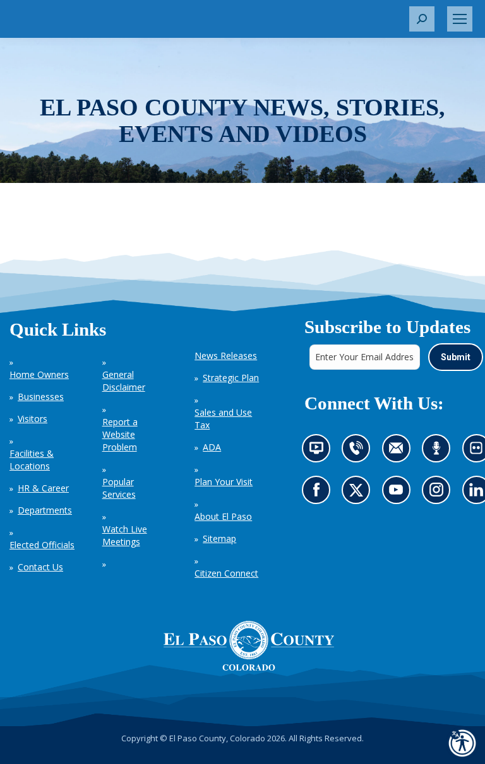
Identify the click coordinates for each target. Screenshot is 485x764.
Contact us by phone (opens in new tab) (359, 451)
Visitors (32, 419)
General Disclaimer (123, 380)
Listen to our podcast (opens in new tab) (439, 451)
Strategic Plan (231, 378)
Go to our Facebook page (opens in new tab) (318, 493)
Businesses (41, 397)
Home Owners (39, 374)
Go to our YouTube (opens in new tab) (398, 493)
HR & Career (43, 488)
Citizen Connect (226, 573)
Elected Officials (42, 545)
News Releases (226, 355)
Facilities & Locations (31, 459)
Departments (45, 510)
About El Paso (223, 516)
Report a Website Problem (120, 434)
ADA (212, 447)
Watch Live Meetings (124, 535)
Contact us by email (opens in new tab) (399, 451)
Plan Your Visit (224, 482)
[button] (422, 19)
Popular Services (119, 488)
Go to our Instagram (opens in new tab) (440, 493)
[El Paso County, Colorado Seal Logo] (249, 646)
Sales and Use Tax (223, 418)
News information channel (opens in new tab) (319, 451)
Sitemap (219, 538)
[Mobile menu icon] (459, 19)
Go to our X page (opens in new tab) (359, 493)
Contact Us (40, 567)
